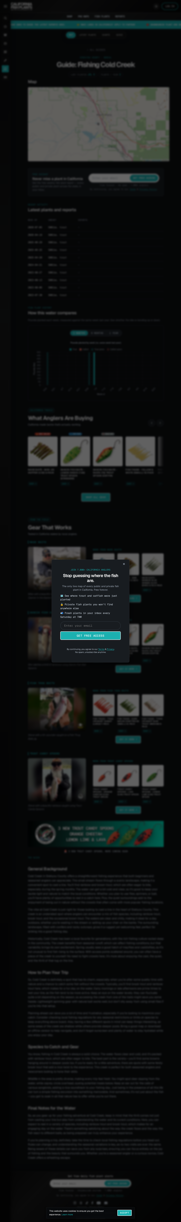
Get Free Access (90, 636)
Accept (124, 1212)
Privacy (110, 649)
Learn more (67, 1214)
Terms (101, 649)
